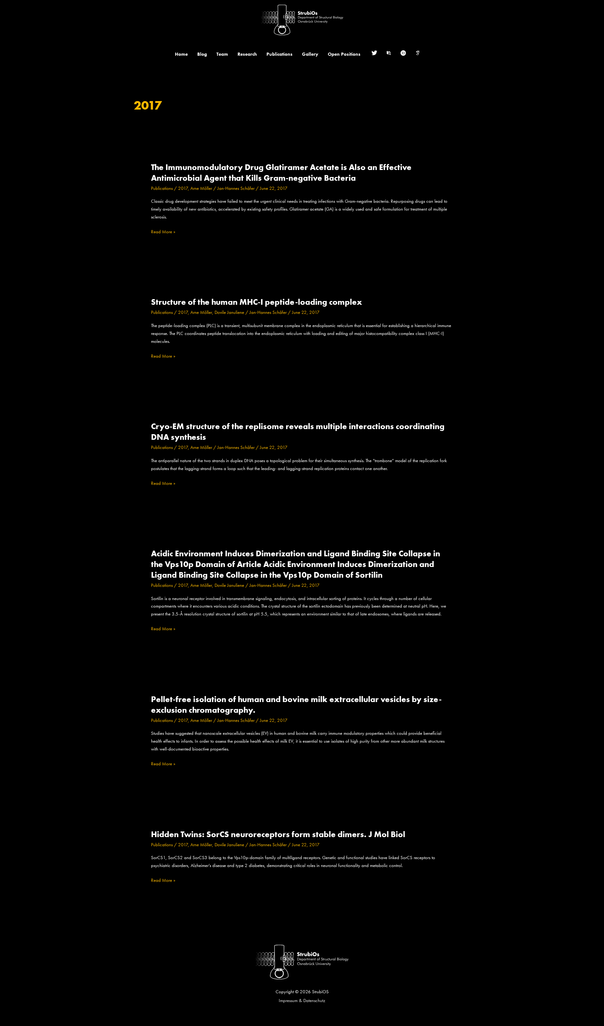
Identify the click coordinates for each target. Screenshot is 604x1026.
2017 (183, 188)
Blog (202, 54)
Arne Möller (201, 188)
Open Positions (344, 54)
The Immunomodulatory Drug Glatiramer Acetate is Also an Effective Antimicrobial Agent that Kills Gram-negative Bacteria (281, 172)
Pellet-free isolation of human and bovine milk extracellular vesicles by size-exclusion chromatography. (296, 704)
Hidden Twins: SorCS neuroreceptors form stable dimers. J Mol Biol (278, 834)
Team (222, 54)
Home (181, 54)
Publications (279, 54)
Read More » (163, 232)
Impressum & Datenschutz (302, 1000)
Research (247, 54)
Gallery (310, 54)
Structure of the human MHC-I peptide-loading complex (256, 302)
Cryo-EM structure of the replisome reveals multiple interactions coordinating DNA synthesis (298, 431)
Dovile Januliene (229, 312)
